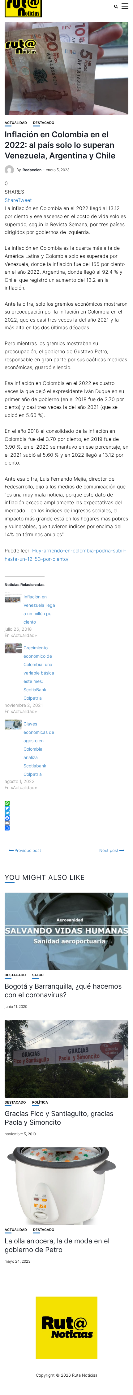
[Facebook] (66, 818)
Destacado (43, 123)
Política (40, 1102)
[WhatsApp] (66, 803)
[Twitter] (66, 808)
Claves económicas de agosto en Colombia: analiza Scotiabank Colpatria (39, 749)
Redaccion (32, 169)
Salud (38, 975)
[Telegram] (66, 813)
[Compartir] (66, 828)
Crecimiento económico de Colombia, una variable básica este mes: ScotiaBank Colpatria (39, 673)
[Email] (66, 823)
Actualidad (16, 123)
